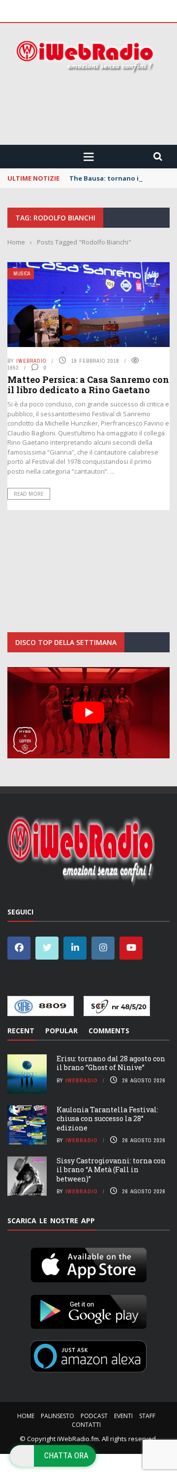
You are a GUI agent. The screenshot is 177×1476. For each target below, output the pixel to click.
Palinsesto (57, 1416)
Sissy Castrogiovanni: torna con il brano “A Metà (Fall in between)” (111, 1169)
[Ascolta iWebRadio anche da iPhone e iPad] (88, 1263)
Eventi (123, 1416)
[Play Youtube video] (88, 712)
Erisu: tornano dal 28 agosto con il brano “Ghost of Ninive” (111, 1063)
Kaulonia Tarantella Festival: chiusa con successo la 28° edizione (107, 1118)
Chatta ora (66, 1455)
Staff (147, 1416)
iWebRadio (31, 360)
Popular (61, 1030)
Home (25, 1416)
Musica (21, 273)
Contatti (86, 1425)
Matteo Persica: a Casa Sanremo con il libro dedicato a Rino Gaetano (88, 385)
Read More (29, 493)
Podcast (94, 1416)
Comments (108, 1030)
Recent (20, 1030)
